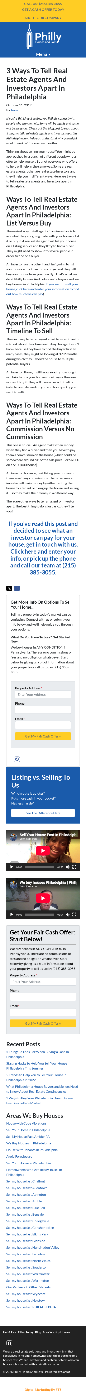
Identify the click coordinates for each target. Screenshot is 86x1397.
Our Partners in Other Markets (28, 1287)
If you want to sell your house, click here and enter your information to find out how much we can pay (42, 289)
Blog (38, 1332)
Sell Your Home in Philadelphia (28, 1130)
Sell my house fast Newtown (26, 1300)
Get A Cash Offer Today (43, 9)
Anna (14, 110)
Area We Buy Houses (56, 1332)
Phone (19, 703)
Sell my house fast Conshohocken (30, 1227)
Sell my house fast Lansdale (25, 1254)
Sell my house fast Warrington (27, 1280)
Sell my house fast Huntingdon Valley (32, 1247)
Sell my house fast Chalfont (25, 1181)
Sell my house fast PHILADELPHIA (31, 1307)
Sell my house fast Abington (26, 1194)
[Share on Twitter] (9, 588)
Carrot (65, 1371)
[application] (43, 850)
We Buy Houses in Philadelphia (28, 1143)
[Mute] (68, 867)
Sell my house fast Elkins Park (27, 1234)
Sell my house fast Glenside (25, 1241)
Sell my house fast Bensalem (26, 1214)
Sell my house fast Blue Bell (25, 1208)
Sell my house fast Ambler (24, 1201)
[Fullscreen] (74, 867)
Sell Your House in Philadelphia (28, 1163)
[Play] (12, 867)
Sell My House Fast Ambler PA (28, 1136)
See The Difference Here (43, 813)
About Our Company (43, 18)
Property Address (28, 688)
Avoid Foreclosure (19, 1156)
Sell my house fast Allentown (26, 1188)
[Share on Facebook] (17, 588)
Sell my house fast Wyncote (26, 1294)
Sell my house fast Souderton (27, 1267)
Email (20, 719)
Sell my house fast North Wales (28, 1261)
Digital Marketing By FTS (43, 1389)
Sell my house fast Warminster (27, 1274)
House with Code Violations (26, 1123)
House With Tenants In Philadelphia (32, 1150)
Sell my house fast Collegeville (27, 1221)
